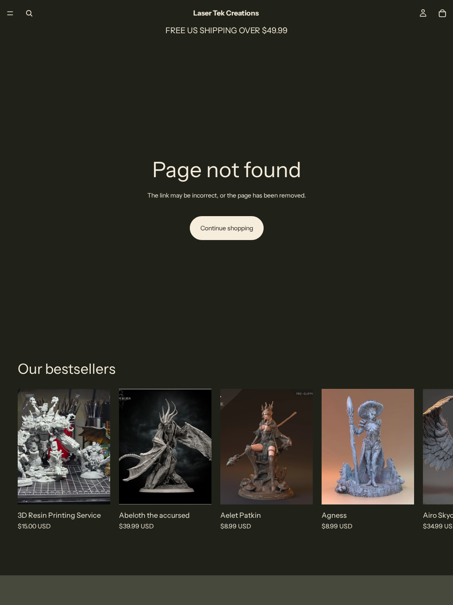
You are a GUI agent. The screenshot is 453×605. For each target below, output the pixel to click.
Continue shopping (226, 228)
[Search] (29, 13)
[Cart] (442, 13)
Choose (306, 491)
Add (205, 491)
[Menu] (10, 13)
